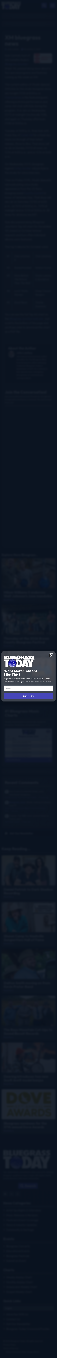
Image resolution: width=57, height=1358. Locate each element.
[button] (51, 655)
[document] (28, 679)
